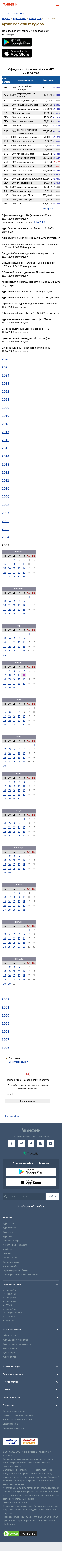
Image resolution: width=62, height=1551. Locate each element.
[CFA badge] (47, 1442)
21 (9, 572)
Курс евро (8, 1232)
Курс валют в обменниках (15, 1340)
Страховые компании (13, 1428)
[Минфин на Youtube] (50, 1143)
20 (4, 572)
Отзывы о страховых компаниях (18, 1415)
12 (14, 605)
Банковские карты (12, 1240)
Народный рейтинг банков (16, 1270)
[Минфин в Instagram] (40, 1143)
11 (9, 605)
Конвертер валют (11, 1262)
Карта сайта (12, 1116)
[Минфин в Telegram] (21, 1143)
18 (9, 609)
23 (19, 572)
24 (24, 572)
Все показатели (15, 13)
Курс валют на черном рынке (17, 1344)
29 (14, 576)
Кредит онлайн (10, 1266)
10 (24, 564)
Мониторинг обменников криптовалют (21, 1275)
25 (9, 613)
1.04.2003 (39, 222)
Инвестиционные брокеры (16, 1245)
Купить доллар (10, 1348)
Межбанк (7, 1249)
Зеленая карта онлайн (14, 1411)
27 (4, 576)
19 (14, 609)
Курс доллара (9, 1228)
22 (14, 572)
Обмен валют (9, 1335)
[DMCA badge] (31, 1534)
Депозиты (8, 1253)
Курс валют (8, 1223)
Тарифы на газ (10, 1258)
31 (24, 576)
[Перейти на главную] (10, 4)
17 (24, 568)
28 (9, 576)
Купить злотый (10, 1357)
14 (9, 568)
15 (14, 568)
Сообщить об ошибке (31, 1206)
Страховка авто (10, 1424)
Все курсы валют (18, 1061)
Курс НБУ (7, 1236)
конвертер (48, 209)
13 (4, 568)
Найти (52, 1196)
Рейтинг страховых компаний (17, 1419)
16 (19, 568)
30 (19, 576)
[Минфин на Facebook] (11, 1143)
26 (14, 613)
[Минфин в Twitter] (31, 1143)
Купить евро (9, 1352)
